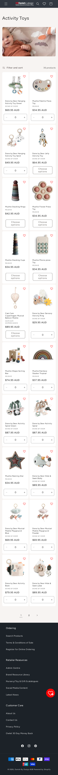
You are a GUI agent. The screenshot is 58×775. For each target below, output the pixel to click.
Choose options (42, 170)
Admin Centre (13, 668)
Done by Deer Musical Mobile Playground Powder (42, 530)
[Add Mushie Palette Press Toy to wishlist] (51, 76)
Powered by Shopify (42, 769)
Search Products (14, 636)
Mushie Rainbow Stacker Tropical (39, 372)
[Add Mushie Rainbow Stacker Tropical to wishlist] (51, 346)
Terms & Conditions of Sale (19, 642)
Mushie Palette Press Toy (41, 102)
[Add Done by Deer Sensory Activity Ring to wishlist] (51, 288)
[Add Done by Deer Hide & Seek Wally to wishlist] (51, 451)
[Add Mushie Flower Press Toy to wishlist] (51, 182)
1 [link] (21, 615)
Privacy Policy (13, 726)
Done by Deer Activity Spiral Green (15, 424)
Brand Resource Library (18, 674)
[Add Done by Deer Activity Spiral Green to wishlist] (24, 398)
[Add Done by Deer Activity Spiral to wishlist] (51, 398)
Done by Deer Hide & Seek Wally (41, 477)
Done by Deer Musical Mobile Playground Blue (15, 530)
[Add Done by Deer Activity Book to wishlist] (24, 558)
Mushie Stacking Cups (15, 260)
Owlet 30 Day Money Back (19, 733)
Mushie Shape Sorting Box (15, 372)
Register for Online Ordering (20, 649)
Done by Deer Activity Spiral (42, 424)
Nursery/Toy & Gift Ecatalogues (22, 681)
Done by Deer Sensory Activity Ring (42, 314)
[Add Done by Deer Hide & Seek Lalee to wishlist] (51, 558)
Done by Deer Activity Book (15, 584)
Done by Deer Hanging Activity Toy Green (15, 102)
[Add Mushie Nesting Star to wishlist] (24, 451)
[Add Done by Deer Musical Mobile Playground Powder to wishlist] (51, 503)
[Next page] (37, 615)
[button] (6, 4)
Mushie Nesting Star (14, 476)
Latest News (12, 695)
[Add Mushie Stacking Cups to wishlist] (24, 235)
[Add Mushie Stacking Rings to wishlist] (24, 182)
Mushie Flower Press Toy (41, 208)
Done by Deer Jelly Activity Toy (40, 154)
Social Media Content (17, 688)
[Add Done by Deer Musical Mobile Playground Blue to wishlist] (24, 503)
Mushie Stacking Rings (15, 207)
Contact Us (11, 720)
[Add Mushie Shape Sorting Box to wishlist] (24, 346)
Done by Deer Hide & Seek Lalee (41, 584)
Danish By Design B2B (24, 769)
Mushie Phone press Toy (41, 261)
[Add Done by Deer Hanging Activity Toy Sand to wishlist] (24, 128)
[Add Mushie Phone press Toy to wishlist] (51, 235)
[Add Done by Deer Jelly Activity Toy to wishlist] (51, 128)
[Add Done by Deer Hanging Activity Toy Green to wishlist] (24, 76)
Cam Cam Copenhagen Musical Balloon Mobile (14, 315)
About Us (10, 713)
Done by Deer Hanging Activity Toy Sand (15, 154)
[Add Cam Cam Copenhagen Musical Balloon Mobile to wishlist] (24, 288)
